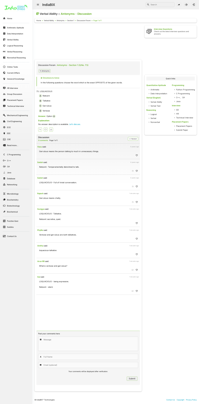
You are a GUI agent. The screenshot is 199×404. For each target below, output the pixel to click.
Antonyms (60, 20)
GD (177, 110)
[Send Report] (51, 129)
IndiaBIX (48, 5)
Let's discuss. (75, 124)
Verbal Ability (49, 20)
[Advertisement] (88, 41)
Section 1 (70, 20)
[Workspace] (45, 129)
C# (183, 97)
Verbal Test (155, 106)
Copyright (180, 400)
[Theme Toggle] (186, 4)
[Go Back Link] (40, 129)
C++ (178, 97)
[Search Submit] (148, 4)
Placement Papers (184, 126)
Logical (154, 114)
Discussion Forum (84, 20)
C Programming (183, 93)
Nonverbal (155, 122)
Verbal (153, 118)
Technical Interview (184, 118)
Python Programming (185, 89)
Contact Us (170, 400)
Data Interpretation (159, 93)
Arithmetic (155, 89)
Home (38, 20)
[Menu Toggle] (38, 4)
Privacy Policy (191, 400)
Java (178, 101)
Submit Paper (182, 130)
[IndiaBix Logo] (16, 9)
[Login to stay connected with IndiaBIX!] (194, 4)
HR (177, 114)
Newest (134, 139)
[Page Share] (179, 4)
